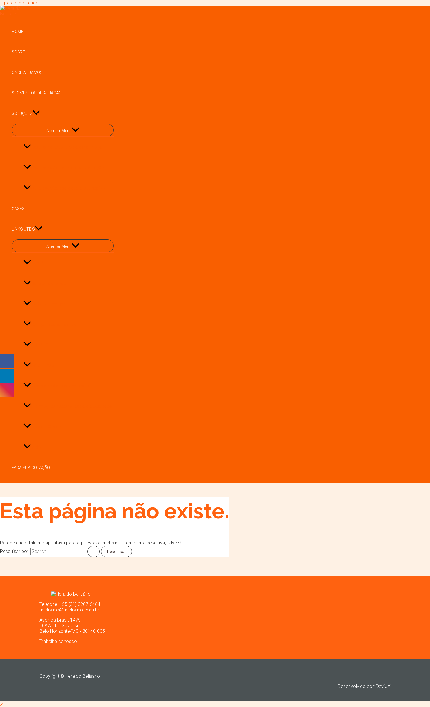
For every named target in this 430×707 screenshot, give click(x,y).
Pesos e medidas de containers (60, 385)
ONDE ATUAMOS (27, 72)
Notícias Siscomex (48, 283)
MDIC (36, 447)
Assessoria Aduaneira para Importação (67, 147)
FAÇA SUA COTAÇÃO (31, 467)
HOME (17, 31)
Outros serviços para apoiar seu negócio (69, 188)
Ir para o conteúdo (19, 3)
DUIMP (37, 263)
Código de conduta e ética (55, 324)
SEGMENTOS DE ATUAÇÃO (37, 93)
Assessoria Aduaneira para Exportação (67, 167)
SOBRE (18, 52)
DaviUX (383, 686)
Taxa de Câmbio (46, 426)
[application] (36, 113)
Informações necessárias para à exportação (72, 406)
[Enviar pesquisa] (93, 551)
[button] (1, 704)
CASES (18, 208)
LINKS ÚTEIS (23, 229)
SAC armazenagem (49, 304)
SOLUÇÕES (22, 113)
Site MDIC (39, 345)
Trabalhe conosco (58, 641)
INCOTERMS (42, 365)
